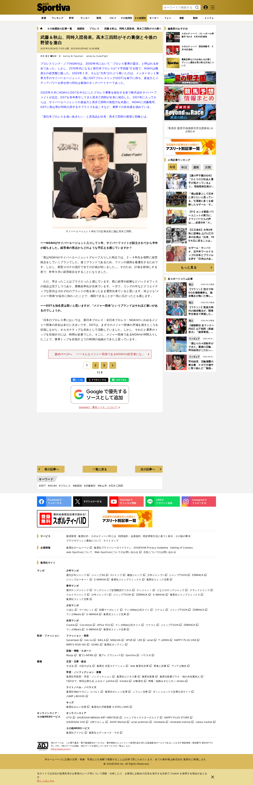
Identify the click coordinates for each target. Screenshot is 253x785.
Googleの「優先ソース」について (98, 407)
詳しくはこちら (46, 780)
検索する (196, 7)
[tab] (71, 18)
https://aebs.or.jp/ (61, 749)
